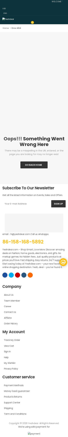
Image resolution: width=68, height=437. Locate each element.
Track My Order (12, 340)
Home (6, 28)
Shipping (8, 408)
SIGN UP (58, 203)
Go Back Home (33, 164)
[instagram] (17, 275)
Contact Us (10, 312)
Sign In (7, 351)
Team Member (12, 300)
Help (6, 357)
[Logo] (33, 19)
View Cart (9, 345)
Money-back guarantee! (17, 391)
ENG (5, 13)
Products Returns (13, 396)
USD (4, 8)
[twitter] (11, 275)
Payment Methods (14, 385)
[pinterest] (30, 275)
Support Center (12, 402)
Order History (11, 323)
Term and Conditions (15, 413)
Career (7, 306)
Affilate (8, 317)
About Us (8, 294)
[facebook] (4, 275)
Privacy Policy (11, 368)
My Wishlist (9, 363)
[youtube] (23, 275)
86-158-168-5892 (22, 241)
